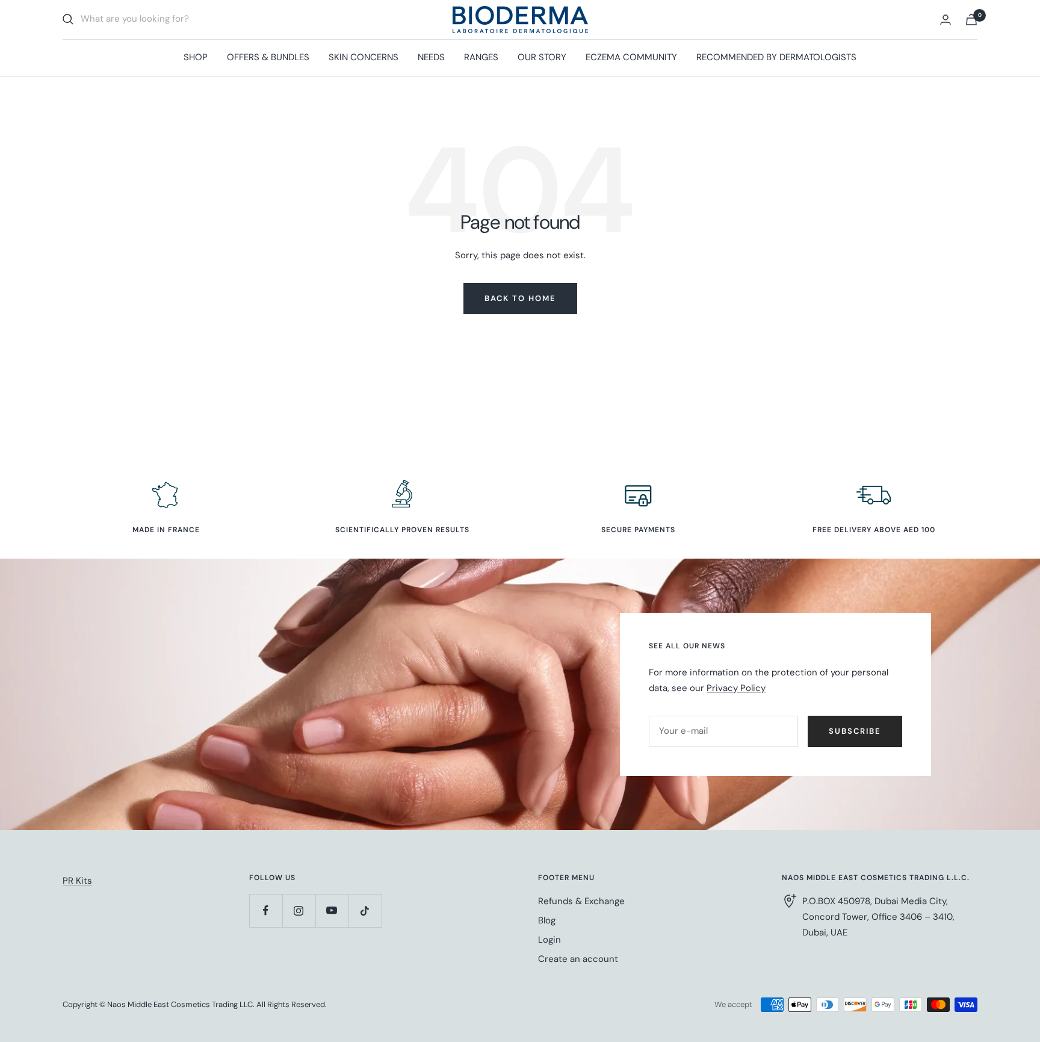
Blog (547, 920)
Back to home (520, 298)
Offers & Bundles (268, 57)
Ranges (481, 57)
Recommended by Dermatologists (776, 57)
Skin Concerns (363, 57)
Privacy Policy (736, 688)
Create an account (578, 959)
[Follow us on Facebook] (265, 910)
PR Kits (77, 881)
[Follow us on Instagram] (298, 910)
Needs (431, 57)
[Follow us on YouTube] (331, 910)
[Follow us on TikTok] (365, 910)
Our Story (542, 57)
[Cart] (971, 19)
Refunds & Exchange (581, 901)
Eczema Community (631, 57)
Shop (196, 57)
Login (549, 940)
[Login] (945, 19)
